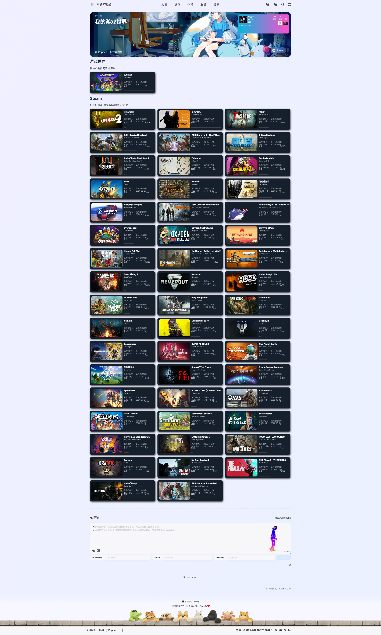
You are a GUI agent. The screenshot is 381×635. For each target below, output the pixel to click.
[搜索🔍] (282, 4)
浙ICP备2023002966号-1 (258, 630)
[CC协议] (283, 630)
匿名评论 (279, 518)
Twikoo (281, 589)
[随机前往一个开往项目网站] (267, 4)
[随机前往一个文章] (275, 4)
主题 (238, 630)
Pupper (112, 630)
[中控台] (289, 4)
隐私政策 (287, 518)
